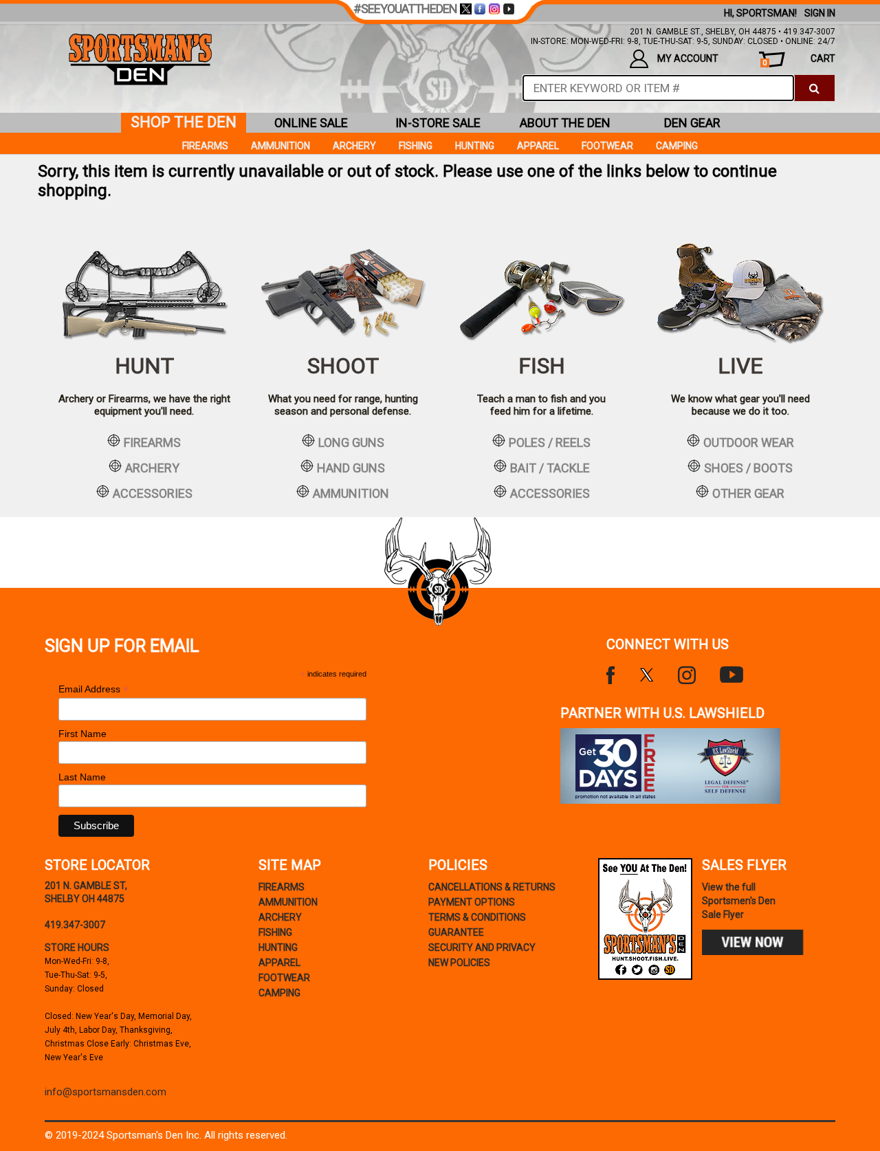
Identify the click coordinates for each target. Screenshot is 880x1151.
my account (687, 58)
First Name (82, 733)
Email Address (93, 689)
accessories (152, 493)
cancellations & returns (492, 886)
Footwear (607, 145)
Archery (354, 145)
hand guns (351, 467)
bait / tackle (550, 467)
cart (798, 60)
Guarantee (456, 932)
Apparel (538, 145)
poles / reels (550, 442)
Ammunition (280, 145)
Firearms (205, 145)
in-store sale (438, 123)
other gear (748, 493)
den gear (692, 123)
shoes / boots (748, 467)
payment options (471, 902)
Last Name (82, 776)
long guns (351, 442)
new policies (459, 962)
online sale (311, 123)
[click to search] (814, 88)
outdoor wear (748, 442)
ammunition (351, 493)
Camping (677, 145)
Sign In (819, 13)
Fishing (415, 145)
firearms (152, 442)
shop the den (183, 122)
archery (152, 467)
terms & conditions (477, 917)
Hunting (474, 145)
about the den (565, 123)
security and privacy (482, 947)
